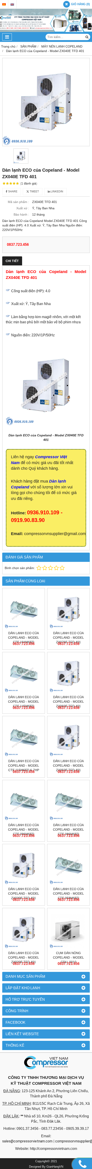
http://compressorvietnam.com (53, 1149)
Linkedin (56, 191)
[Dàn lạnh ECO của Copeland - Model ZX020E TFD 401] (23, 929)
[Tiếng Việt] (4, 4)
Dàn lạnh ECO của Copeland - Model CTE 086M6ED (68, 829)
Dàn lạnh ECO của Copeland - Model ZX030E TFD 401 (23, 893)
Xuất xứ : (22, 208)
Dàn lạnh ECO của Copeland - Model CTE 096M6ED (23, 829)
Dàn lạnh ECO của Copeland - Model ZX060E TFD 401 (68, 701)
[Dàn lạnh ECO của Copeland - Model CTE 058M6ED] (68, 865)
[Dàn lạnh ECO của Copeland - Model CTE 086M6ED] (68, 801)
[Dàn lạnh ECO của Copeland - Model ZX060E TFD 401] (68, 673)
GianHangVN (54, 1166)
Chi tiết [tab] (12, 261)
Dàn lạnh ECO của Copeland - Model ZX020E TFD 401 (23, 957)
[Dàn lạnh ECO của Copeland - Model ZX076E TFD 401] (68, 609)
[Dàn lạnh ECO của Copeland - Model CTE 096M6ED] (23, 801)
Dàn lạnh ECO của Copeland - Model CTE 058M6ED (68, 893)
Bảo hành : (21, 214)
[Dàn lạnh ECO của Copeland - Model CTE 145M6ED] (23, 673)
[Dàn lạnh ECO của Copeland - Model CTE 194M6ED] (23, 609)
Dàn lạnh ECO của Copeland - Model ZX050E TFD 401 (68, 765)
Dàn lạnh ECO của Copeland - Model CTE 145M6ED (23, 701)
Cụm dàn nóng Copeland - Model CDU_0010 (68, 957)
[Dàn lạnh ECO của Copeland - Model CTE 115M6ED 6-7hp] (23, 737)
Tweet (34, 191)
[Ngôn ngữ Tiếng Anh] (12, 4)
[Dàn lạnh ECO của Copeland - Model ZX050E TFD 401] (68, 737)
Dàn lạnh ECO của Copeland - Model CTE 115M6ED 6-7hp (23, 765)
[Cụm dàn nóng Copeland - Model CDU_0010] (68, 929)
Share (12, 191)
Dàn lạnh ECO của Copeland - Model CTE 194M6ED (23, 637)
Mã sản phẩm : (18, 202)
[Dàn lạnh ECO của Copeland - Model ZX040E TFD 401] (46, 102)
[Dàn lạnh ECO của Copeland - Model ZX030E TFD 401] (23, 865)
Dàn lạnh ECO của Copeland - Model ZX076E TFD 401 (68, 637)
